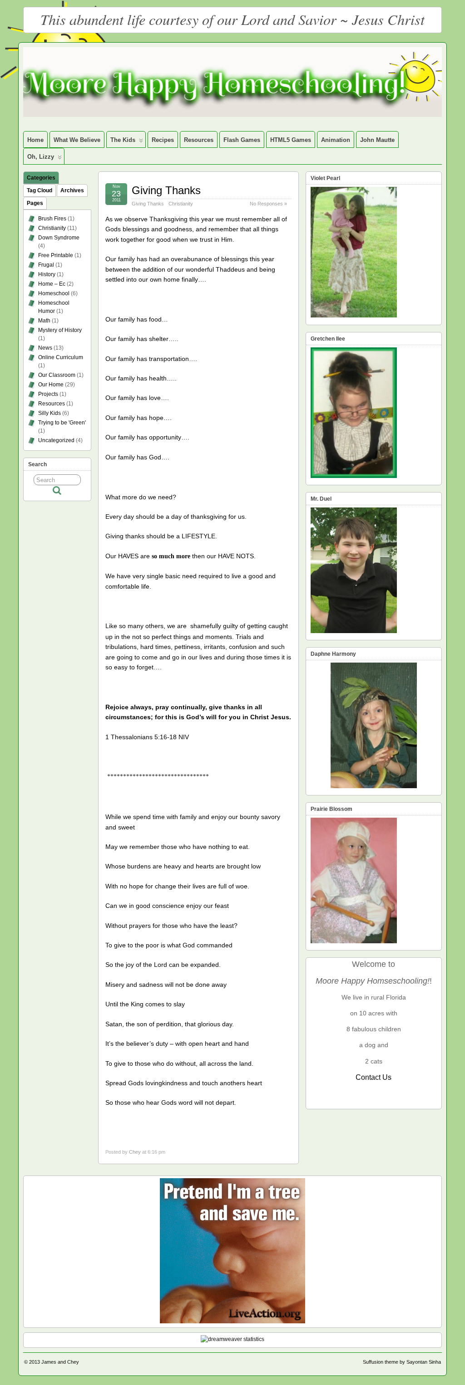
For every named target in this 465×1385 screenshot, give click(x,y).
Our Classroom (56, 375)
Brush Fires (52, 218)
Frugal (46, 265)
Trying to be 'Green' (62, 422)
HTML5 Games (290, 140)
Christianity (180, 203)
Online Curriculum (60, 357)
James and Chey (60, 1362)
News (45, 348)
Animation (335, 140)
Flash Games (241, 140)
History (46, 274)
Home (35, 140)
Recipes (163, 140)
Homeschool (53, 293)
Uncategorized (56, 440)
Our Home (51, 384)
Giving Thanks (166, 190)
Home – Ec (51, 284)
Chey (135, 1152)
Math (44, 320)
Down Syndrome (58, 237)
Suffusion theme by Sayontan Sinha (402, 1362)
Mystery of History (60, 330)
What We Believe (77, 140)
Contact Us (373, 1077)
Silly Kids (49, 413)
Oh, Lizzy (40, 156)
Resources (198, 140)
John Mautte (377, 140)
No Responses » (268, 203)
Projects (48, 394)
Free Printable (55, 255)
